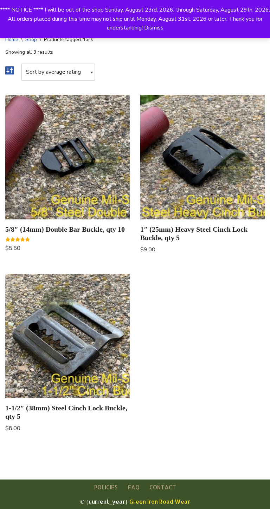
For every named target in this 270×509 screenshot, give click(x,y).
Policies (106, 487)
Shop (31, 39)
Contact (162, 487)
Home (11, 39)
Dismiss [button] (153, 28)
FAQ (134, 487)
